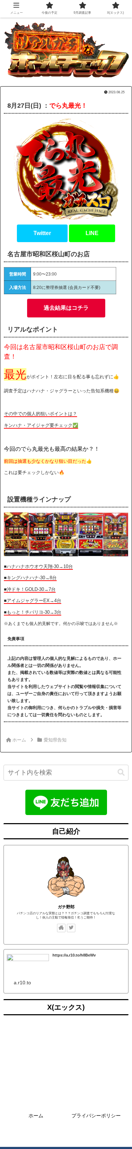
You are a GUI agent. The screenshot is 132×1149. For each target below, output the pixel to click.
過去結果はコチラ (66, 308)
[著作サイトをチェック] (61, 928)
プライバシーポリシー (96, 1115)
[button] (121, 773)
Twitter (42, 233)
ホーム (36, 1115)
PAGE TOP (121, 1109)
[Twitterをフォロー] (71, 928)
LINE (92, 233)
